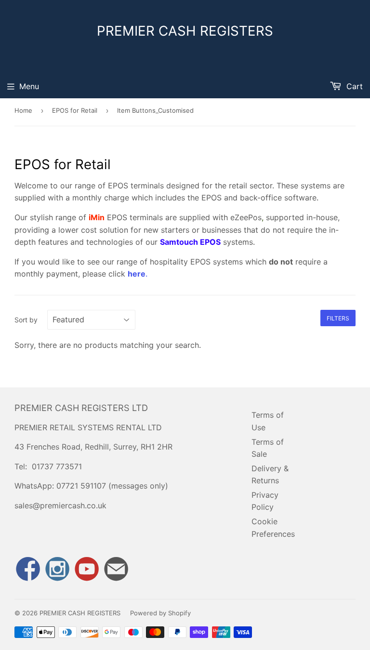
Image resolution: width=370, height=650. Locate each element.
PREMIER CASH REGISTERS (185, 31)
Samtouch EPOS (190, 242)
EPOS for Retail (74, 110)
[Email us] (116, 570)
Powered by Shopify (160, 613)
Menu (29, 86)
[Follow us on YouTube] (86, 570)
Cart (353, 86)
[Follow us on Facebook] (27, 570)
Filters (338, 318)
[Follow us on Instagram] (57, 570)
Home (23, 110)
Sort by (26, 320)
